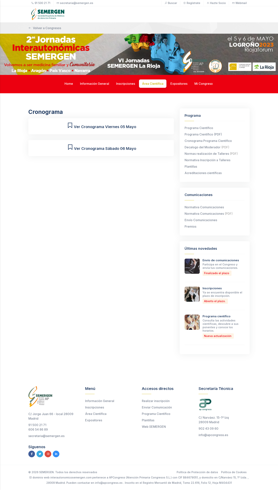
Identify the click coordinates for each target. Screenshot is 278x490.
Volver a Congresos (47, 28)
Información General (99, 401)
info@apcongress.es (213, 435)
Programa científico (217, 316)
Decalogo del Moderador (207, 147)
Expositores (93, 420)
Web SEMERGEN (154, 427)
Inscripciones (212, 288)
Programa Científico (199, 128)
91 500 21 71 (42, 3)
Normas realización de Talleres (211, 154)
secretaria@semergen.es (76, 3)
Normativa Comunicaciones (204, 207)
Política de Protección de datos (197, 472)
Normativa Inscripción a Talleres (207, 160)
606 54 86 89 (38, 429)
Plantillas (191, 166)
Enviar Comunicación (157, 407)
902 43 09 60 (208, 428)
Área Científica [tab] (152, 84)
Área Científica (95, 414)
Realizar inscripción (156, 401)
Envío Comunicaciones (201, 220)
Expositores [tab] (178, 84)
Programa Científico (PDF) (203, 134)
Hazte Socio (218, 3)
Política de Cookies (234, 472)
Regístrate (193, 3)
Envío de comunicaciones (221, 260)
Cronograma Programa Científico (208, 141)
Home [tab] (68, 84)
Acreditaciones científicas (203, 173)
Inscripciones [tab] (125, 84)
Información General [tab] (94, 84)
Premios (190, 226)
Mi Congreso (203, 84)
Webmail (241, 3)
